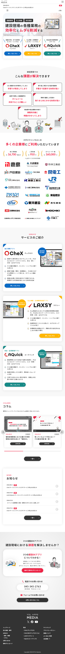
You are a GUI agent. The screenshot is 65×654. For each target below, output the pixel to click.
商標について (47, 633)
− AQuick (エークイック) (30, 639)
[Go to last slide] (3, 432)
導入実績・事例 (7, 630)
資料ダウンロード (8, 643)
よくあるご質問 (48, 636)
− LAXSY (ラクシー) (28, 636)
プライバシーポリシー (49, 630)
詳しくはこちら (12, 53)
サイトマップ (47, 627)
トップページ (6, 627)
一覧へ (60, 10)
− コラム (5, 638)
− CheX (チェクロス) (28, 630)
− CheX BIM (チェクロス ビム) (31, 633)
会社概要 (46, 639)
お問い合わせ (6, 640)
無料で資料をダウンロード (32, 570)
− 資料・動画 (6, 635)
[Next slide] (7, 10)
